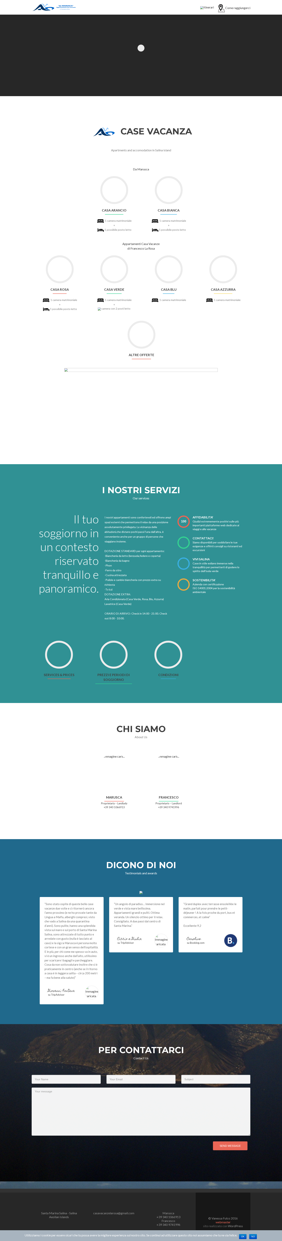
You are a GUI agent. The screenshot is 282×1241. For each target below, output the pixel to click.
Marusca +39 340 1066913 (168, 1215)
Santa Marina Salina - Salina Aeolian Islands (59, 1215)
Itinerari (208, 7)
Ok (242, 1236)
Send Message (230, 1145)
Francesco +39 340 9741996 (168, 1222)
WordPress (235, 1226)
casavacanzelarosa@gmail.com (113, 1213)
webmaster (223, 1222)
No (253, 1236)
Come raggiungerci (237, 8)
